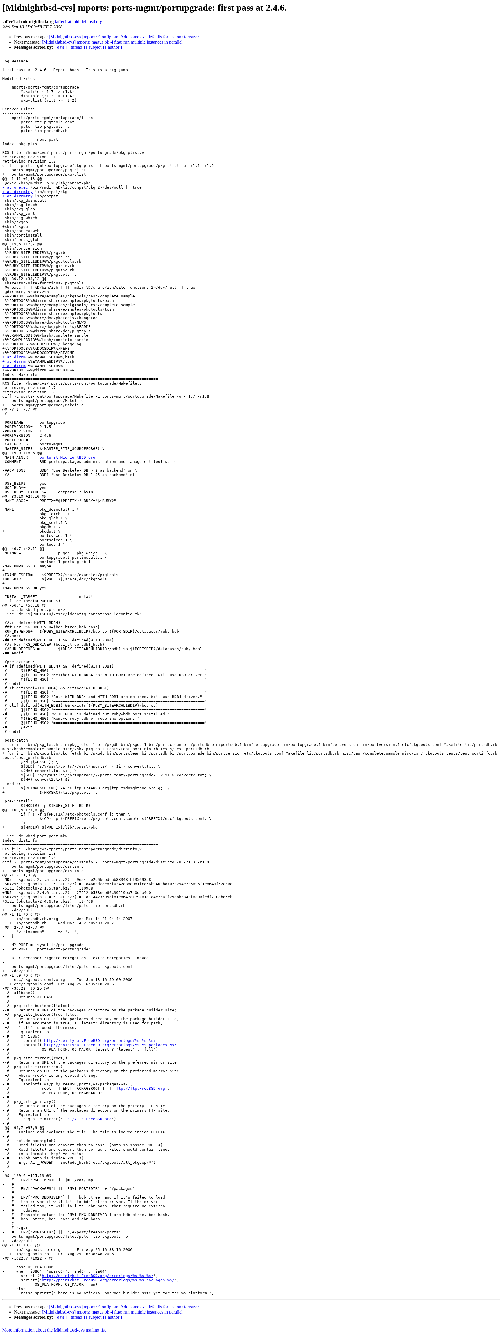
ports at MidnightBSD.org (67, 457)
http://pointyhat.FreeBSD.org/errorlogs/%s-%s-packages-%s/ (110, 1045)
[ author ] (113, 47)
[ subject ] (95, 47)
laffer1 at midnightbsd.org (78, 21)
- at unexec (15, 187)
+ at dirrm (14, 357)
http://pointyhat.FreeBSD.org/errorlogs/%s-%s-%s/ (100, 1040)
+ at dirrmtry (17, 192)
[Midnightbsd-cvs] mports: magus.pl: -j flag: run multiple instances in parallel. (113, 41)
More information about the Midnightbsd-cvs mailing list (54, 1329)
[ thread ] (76, 47)
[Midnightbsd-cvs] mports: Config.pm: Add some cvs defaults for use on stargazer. (124, 36)
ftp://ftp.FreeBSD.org (140, 1088)
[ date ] (60, 47)
